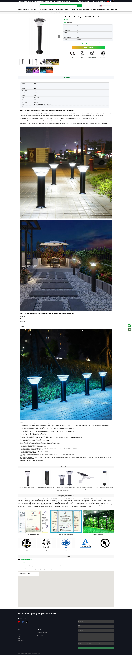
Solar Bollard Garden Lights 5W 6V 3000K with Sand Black (46, 488)
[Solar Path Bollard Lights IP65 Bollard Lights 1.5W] (27, 478)
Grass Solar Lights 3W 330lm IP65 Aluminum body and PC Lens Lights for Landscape (66, 489)
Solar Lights (59, 9)
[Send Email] (129, 329)
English (103, 5)
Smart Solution (76, 9)
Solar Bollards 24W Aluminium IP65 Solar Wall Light (84, 488)
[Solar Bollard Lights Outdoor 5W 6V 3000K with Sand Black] (104, 478)
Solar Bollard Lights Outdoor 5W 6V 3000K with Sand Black (104, 488)
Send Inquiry (89, 47)
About (19, 632)
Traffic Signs (43, 9)
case (19, 638)
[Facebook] (110, 1)
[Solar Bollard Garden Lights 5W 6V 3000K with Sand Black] (47, 478)
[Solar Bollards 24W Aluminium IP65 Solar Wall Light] (85, 478)
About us (114, 9)
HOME (20, 9)
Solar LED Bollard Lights (43, 12)
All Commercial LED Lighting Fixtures (29, 12)
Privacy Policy (21, 640)
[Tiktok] (113, 1)
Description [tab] (66, 77)
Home (20, 12)
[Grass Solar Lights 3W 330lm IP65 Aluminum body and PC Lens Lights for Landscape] (66, 478)
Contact (19, 634)
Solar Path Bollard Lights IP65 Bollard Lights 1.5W (26, 488)
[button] (59, 36)
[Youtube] (108, 1)
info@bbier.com (26, 563)
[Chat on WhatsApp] (129, 325)
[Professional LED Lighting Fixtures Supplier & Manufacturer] (25, 5)
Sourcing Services (103, 9)
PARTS (67, 9)
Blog (19, 636)
